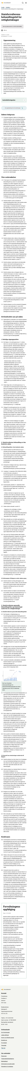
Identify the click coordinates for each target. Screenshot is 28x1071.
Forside (2, 7)
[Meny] (26, 3)
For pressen (4, 1042)
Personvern (4, 1056)
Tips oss (3, 1048)
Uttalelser (8, 7)
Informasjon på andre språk (7, 1064)
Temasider (3, 1045)
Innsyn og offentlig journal (7, 1037)
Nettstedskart (4, 1061)
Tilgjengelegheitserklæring (7, 1058)
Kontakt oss (4, 1040)
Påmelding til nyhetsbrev (7, 1066)
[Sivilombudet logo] (6, 3)
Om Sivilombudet (5, 1032)
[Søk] (23, 3)
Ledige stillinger (5, 1035)
